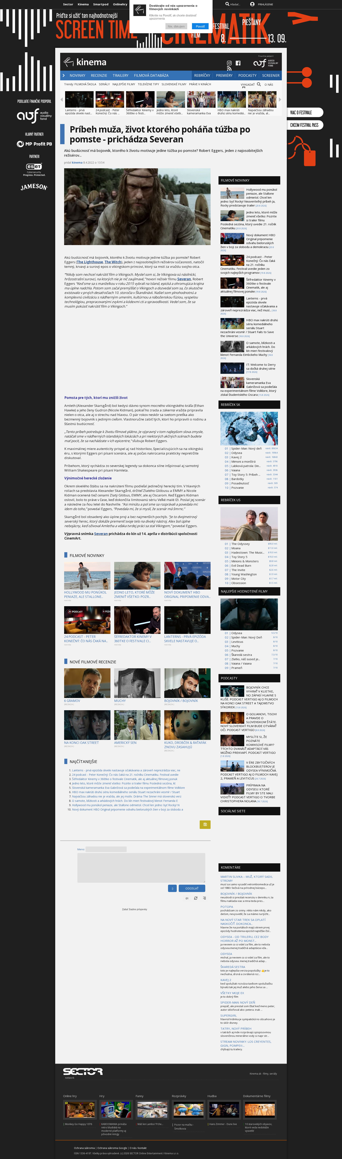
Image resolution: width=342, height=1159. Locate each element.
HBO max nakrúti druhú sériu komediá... (231, 111)
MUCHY (120, 701)
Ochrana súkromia (84, 1148)
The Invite (238, 570)
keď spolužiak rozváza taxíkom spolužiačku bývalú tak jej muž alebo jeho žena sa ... (246, 985)
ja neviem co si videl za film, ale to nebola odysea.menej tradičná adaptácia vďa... (245, 946)
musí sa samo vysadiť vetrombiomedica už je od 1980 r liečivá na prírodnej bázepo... (247, 886)
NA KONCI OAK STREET (81, 742)
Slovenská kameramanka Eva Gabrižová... (199, 113)
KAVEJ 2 (225, 980)
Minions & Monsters (245, 561)
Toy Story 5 (239, 557)
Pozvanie (237, 488)
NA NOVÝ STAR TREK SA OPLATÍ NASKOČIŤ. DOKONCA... (243, 922)
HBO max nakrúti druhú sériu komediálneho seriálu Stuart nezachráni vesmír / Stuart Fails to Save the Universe (249, 328)
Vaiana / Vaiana (241, 663)
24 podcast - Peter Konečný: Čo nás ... (108, 111)
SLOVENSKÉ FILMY (174, 84)
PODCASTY (247, 75)
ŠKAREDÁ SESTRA (232, 967)
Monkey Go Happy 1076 (78, 1124)
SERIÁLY (104, 84)
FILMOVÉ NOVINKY (87, 555)
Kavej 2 (236, 457)
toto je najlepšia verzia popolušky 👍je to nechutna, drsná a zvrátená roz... (245, 972)
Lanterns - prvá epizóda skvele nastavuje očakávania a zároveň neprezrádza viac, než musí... (248, 304)
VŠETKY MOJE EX (232, 993)
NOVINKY (77, 75)
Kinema (83, 4)
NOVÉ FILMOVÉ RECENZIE (93, 662)
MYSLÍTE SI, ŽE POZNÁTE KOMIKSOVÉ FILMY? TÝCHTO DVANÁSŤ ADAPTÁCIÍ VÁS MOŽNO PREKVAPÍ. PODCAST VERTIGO (248, 745)
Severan (184, 279)
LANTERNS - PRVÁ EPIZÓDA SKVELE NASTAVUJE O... (185, 638)
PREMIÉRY (224, 75)
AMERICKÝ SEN (125, 742)
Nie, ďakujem (176, 26)
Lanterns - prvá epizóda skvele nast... (78, 111)
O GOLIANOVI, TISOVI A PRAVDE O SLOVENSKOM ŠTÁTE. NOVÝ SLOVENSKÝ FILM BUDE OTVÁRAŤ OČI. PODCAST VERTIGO (248, 722)
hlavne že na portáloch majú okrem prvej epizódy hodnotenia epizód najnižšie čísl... (245, 929)
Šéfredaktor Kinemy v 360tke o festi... (140, 111)
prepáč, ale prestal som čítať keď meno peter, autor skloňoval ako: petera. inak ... (247, 1007)
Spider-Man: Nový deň (246, 448)
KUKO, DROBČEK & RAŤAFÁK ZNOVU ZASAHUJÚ (185, 744)
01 (187, 898)
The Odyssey (240, 544)
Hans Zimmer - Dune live (223, 1124)
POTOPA (226, 907)
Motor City (238, 578)
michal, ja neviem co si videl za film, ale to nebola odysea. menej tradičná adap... (245, 959)
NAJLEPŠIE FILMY (123, 84)
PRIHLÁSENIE (265, 4)
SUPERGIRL (228, 1015)
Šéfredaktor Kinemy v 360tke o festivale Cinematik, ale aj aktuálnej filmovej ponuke (248, 285)
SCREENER (270, 75)
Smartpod (100, 4)
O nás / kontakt (138, 1148)
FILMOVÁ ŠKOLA (85, 84)
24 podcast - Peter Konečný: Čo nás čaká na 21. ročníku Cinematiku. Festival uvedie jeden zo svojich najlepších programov (247, 265)
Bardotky (237, 479)
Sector (68, 4)
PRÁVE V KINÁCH (200, 84)
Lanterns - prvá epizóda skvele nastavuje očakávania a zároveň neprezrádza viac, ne (126, 770)
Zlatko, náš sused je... (245, 659)
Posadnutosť (240, 483)
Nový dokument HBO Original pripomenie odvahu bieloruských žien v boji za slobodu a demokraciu (247, 241)
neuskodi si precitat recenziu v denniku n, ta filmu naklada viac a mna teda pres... (246, 899)
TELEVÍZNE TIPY (148, 84)
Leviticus (237, 642)
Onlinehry (120, 4)
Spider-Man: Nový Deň (246, 637)
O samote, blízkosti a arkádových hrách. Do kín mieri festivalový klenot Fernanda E (125, 801)
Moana (235, 548)
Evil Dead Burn (241, 565)
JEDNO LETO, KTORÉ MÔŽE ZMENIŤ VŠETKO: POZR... (134, 594)
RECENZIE (99, 75)
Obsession (238, 583)
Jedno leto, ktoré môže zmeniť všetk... (170, 111)
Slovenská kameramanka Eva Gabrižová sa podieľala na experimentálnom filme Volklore (128, 788)
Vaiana (235, 470)
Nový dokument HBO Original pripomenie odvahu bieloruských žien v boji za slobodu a (127, 809)
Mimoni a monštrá (243, 461)
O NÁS (269, 84)
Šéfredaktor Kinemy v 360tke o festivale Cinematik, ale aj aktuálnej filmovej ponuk (124, 779)
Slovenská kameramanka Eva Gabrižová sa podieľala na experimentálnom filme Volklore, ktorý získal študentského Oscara (248, 387)
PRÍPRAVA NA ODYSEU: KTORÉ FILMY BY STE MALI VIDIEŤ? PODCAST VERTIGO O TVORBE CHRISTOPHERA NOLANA (247, 793)
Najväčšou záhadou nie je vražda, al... (261, 111)
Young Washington (244, 574)
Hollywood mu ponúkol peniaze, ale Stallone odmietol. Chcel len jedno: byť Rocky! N (126, 805)
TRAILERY (120, 75)
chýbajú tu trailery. (231, 1049)
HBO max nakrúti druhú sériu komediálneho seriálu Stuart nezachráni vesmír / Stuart (126, 792)
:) (172, 888)
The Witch (112, 262)
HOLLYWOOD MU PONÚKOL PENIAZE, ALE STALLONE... (85, 594)
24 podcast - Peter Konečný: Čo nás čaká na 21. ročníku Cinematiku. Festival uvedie (125, 774)
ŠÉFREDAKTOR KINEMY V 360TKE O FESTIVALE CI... (133, 638)
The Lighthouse (90, 262)
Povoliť (200, 26)
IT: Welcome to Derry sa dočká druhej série (261, 366)
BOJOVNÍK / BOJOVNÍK (181, 701)
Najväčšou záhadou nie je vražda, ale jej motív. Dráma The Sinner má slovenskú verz (126, 796)
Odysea (236, 453)
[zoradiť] (204, 898)
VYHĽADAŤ (248, 84)
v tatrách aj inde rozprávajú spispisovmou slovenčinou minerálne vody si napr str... (245, 1034)
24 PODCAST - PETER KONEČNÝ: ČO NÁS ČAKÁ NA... (86, 638)
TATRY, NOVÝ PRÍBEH (236, 1028)
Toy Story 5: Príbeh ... (245, 474)
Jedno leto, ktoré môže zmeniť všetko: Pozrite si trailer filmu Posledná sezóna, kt (124, 783)
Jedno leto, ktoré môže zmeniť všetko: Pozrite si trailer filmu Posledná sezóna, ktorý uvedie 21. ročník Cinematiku (248, 220)
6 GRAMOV (72, 701)
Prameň (236, 668)
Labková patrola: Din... (246, 466)
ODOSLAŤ (192, 888)
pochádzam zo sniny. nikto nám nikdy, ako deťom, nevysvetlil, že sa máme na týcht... (245, 912)
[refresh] (196, 898)
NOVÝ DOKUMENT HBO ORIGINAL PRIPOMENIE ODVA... (187, 594)
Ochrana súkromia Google (112, 1148)
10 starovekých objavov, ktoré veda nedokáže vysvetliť (258, 1127)
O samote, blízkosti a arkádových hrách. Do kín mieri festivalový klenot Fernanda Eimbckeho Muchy (247, 349)
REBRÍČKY (202, 75)
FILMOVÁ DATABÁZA (151, 75)
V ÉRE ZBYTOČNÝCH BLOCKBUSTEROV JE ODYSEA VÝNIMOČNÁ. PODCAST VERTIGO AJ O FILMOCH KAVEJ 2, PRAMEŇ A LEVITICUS (248, 770)
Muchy (235, 646)
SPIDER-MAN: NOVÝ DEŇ (237, 1002)
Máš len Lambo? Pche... (150, 1124)
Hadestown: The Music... (247, 552)
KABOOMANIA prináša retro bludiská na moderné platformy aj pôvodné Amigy (113, 1129)
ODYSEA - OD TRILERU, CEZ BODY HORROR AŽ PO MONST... (244, 939)
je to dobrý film (229, 996)
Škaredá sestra (241, 655)
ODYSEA (226, 954)
